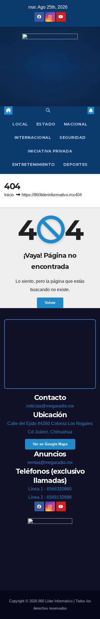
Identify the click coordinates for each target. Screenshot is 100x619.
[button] (48, 110)
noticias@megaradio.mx (50, 406)
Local (20, 124)
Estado (46, 124)
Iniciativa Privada (50, 151)
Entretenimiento (33, 164)
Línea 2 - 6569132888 (50, 497)
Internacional (32, 137)
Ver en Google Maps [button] (50, 444)
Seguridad (72, 137)
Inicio (9, 194)
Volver (50, 303)
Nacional (76, 124)
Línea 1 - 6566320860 (50, 489)
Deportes (75, 164)
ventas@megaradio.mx (50, 462)
